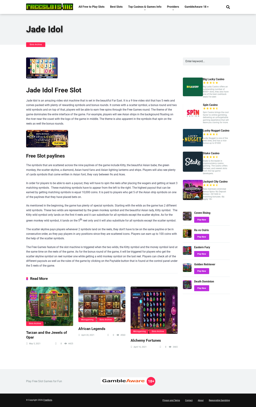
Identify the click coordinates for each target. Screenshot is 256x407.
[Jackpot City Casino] (193, 199)
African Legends (91, 328)
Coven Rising (202, 213)
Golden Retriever (204, 264)
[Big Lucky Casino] (193, 95)
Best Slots (116, 6)
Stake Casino (211, 153)
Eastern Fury (202, 247)
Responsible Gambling (219, 400)
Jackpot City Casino (215, 181)
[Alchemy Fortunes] (154, 310)
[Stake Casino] (193, 170)
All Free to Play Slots (91, 6)
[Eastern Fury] (187, 254)
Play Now (201, 220)
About (201, 400)
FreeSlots (47, 400)
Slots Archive (36, 44)
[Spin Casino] (193, 121)
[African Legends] (101, 304)
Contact (189, 400)
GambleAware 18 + (197, 6)
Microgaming (87, 319)
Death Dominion (204, 281)
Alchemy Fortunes (146, 340)
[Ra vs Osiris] (187, 236)
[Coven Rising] (187, 219)
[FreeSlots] (49, 5)
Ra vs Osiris (201, 230)
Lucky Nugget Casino (216, 130)
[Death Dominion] (187, 288)
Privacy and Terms (171, 400)
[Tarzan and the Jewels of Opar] (49, 306)
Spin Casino (210, 105)
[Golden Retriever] (187, 271)
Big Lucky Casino (213, 79)
